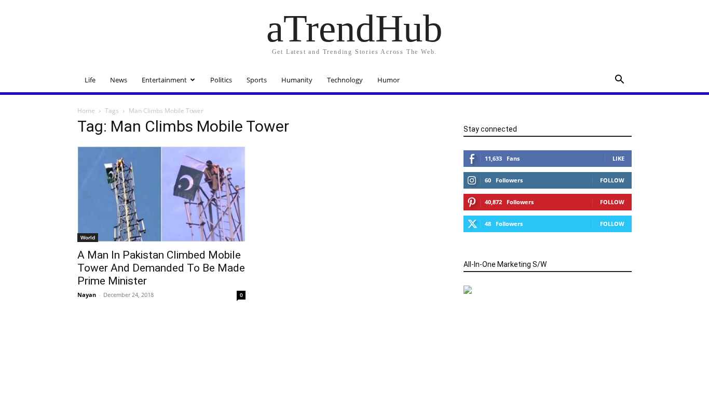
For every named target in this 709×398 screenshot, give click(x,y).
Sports (257, 79)
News (118, 79)
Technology (345, 79)
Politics (221, 79)
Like (618, 158)
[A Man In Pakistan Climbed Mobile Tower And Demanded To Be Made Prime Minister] (161, 194)
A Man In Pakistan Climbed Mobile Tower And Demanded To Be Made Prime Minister (161, 268)
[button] (619, 81)
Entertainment (164, 79)
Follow (612, 180)
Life (90, 79)
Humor (388, 79)
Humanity (296, 79)
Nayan (86, 294)
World (87, 237)
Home (86, 110)
